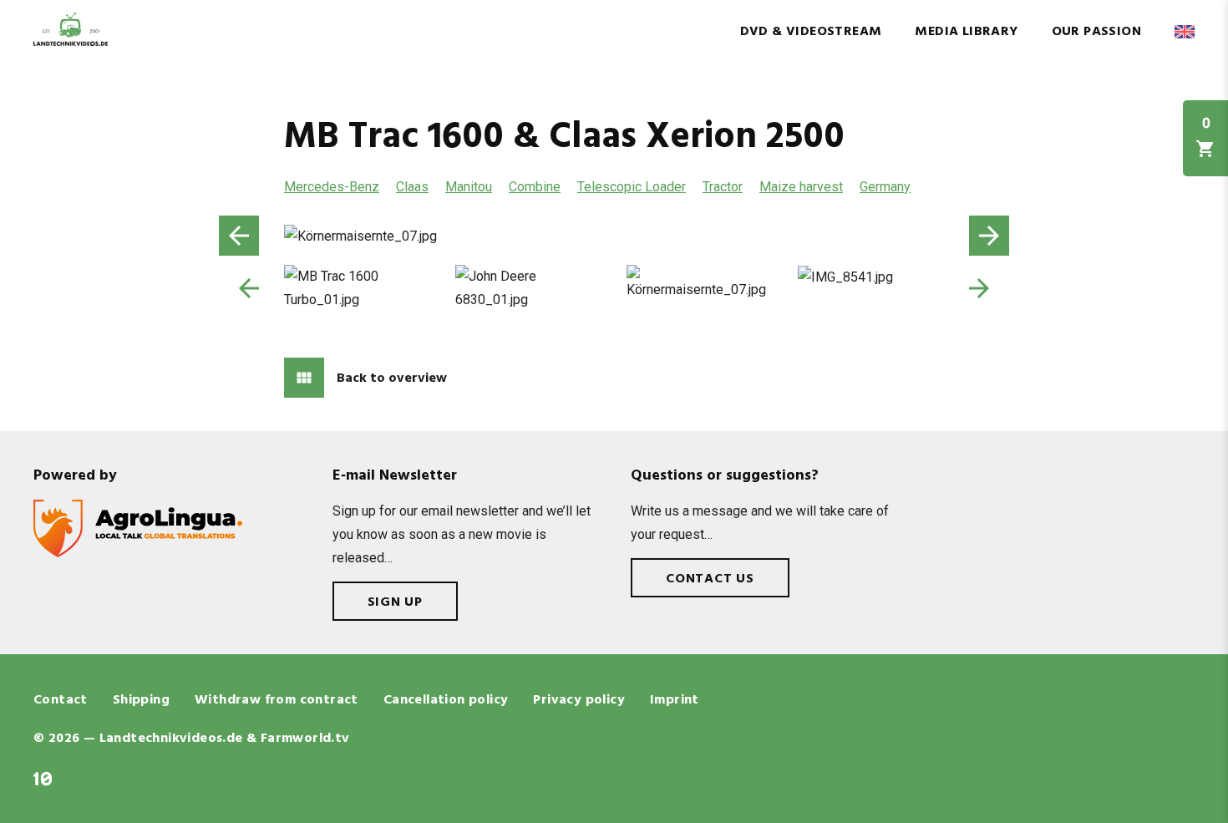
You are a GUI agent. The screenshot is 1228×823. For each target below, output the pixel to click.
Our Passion (1096, 32)
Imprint (674, 700)
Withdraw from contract (276, 700)
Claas (412, 187)
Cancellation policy (446, 700)
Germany (885, 187)
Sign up (396, 602)
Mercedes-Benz (331, 187)
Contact (60, 700)
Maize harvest (801, 187)
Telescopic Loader (631, 187)
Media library (966, 32)
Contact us (710, 579)
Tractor (723, 187)
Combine (535, 187)
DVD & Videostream (811, 32)
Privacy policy (579, 700)
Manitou (468, 187)
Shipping (141, 700)
